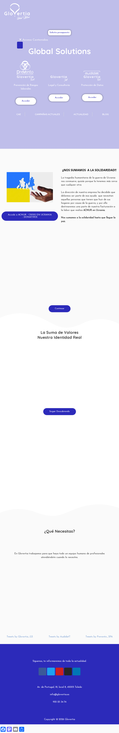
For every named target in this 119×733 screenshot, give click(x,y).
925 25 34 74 (59, 702)
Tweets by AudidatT (59, 637)
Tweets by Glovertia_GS (20, 637)
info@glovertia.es (59, 694)
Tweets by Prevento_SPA (99, 637)
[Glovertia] (17, 11)
